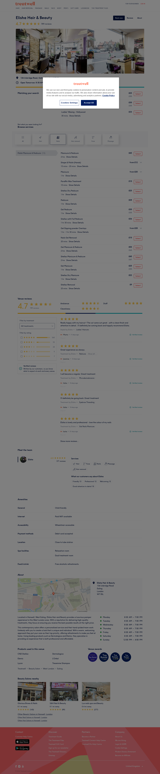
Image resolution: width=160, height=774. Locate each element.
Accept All (89, 103)
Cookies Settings (69, 103)
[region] (81, 93)
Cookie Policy (108, 96)
